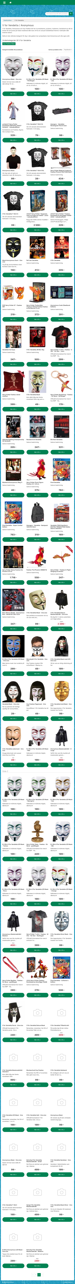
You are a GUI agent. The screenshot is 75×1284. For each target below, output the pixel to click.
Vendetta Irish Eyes (8, 350)
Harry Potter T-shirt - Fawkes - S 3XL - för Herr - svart (61, 350)
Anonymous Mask (8, 170)
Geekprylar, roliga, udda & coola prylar (17, 11)
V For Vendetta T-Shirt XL (34, 124)
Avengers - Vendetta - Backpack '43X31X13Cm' (37, 526)
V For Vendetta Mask (33, 394)
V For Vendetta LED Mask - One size (12, 1115)
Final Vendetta (55, 482)
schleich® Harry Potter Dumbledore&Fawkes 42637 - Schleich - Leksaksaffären (12, 125)
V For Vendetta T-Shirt (9, 1205)
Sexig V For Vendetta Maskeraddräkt (33, 1205)
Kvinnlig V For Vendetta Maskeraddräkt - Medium (34, 1250)
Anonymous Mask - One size (11, 79)
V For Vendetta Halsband (58, 1070)
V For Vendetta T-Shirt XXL (35, 170)
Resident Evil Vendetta (33, 439)
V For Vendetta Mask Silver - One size (61, 1205)
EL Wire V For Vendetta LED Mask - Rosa (13, 890)
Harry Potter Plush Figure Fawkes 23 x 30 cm (34, 483)
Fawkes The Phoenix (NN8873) (36, 570)
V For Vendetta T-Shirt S (10, 214)
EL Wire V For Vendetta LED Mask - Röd (37, 749)
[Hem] (10, 2)
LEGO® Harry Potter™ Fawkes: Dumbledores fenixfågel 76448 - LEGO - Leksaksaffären (61, 215)
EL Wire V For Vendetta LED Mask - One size (13, 659)
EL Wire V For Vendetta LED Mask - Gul (61, 800)
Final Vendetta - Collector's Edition (59, 981)
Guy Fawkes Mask (9, 44)
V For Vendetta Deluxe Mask (35, 1025)
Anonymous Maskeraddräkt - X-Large (61, 749)
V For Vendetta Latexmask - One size (13, 749)
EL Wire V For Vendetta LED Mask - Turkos (13, 845)
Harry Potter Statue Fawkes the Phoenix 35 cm (12, 570)
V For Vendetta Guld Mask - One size (61, 704)
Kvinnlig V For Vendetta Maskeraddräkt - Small (34, 1160)
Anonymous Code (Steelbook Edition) (60, 306)
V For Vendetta (55, 260)
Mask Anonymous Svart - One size (12, 261)
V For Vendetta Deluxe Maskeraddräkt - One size (59, 613)
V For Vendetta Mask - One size (36, 613)
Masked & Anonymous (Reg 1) (12, 482)
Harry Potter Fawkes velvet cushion (11, 395)
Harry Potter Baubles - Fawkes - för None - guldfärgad (12, 981)
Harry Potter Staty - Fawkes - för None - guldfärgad (37, 845)
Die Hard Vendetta (56, 439)
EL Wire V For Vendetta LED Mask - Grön (13, 800)
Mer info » (13, 94)
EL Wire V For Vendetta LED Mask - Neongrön (37, 800)
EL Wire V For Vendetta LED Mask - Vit (37, 890)
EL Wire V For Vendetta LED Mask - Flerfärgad (37, 79)
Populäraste (67, 49)
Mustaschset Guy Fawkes (35, 1070)
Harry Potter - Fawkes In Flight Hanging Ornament (60, 570)
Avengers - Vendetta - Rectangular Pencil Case (58, 124)
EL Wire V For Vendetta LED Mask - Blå (61, 845)
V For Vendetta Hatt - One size (36, 1115)
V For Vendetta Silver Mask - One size (61, 934)
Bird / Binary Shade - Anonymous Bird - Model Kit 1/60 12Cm (13, 613)
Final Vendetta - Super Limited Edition (12, 526)
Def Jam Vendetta (32, 260)
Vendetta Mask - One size (10, 704)
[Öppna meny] (4, 2)
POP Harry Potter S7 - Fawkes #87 (12, 306)
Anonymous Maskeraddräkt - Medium (12, 934)
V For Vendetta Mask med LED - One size (60, 659)
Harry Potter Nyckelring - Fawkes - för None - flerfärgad (61, 395)
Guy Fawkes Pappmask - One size (36, 704)
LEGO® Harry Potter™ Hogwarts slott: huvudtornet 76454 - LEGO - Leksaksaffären (37, 215)
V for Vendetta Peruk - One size (12, 1025)
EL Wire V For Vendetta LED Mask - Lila (61, 79)
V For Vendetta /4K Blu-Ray (35, 350)
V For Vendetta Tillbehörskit (59, 1025)
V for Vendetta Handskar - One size (60, 1160)
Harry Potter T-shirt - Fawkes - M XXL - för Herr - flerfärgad (37, 934)
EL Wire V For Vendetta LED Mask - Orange (61, 890)
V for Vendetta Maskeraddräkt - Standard (12, 1070)
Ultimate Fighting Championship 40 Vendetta (13, 440)
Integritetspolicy (68, 1282)
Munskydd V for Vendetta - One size (36, 659)
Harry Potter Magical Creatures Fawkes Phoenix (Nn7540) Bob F (61, 171)
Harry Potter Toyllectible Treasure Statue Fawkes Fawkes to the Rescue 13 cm (37, 306)
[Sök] (71, 13)
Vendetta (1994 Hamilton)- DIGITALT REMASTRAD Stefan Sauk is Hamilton (60, 526)
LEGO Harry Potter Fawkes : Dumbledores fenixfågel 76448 (36, 981)
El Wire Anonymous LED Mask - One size (12, 1250)
